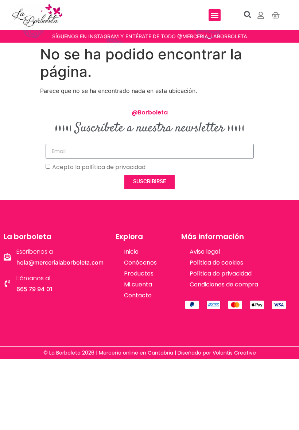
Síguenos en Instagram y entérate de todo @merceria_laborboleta (149, 36)
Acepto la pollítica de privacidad (98, 167)
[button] (215, 15)
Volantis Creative (234, 352)
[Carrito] (276, 15)
